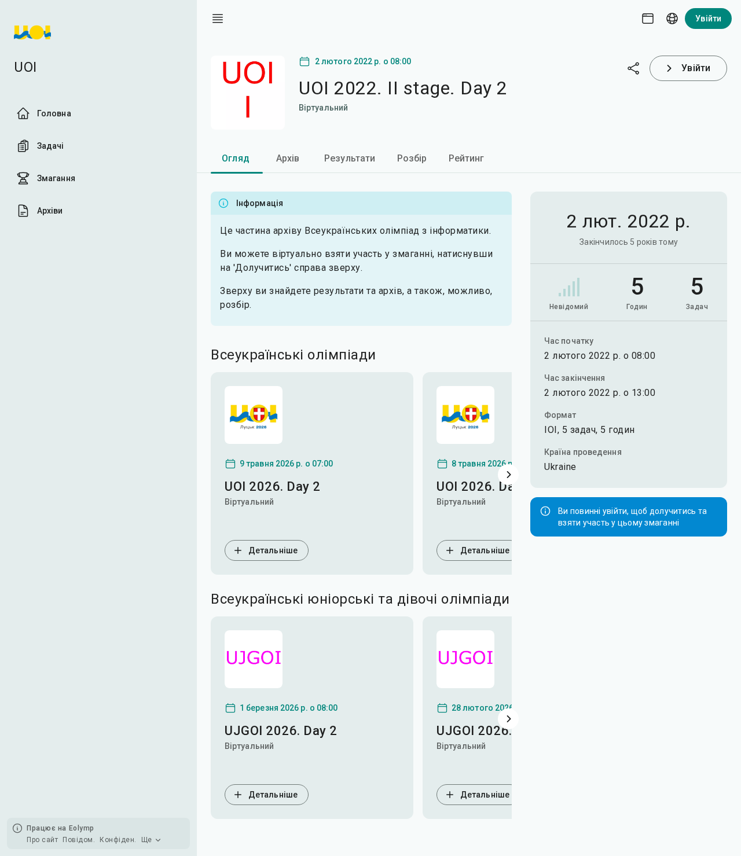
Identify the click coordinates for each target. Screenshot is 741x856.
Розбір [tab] (412, 158)
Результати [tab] (350, 158)
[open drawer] (217, 18)
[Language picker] (672, 18)
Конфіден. (118, 840)
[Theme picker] (647, 18)
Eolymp (81, 828)
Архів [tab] (288, 158)
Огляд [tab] (236, 158)
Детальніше (273, 550)
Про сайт (42, 840)
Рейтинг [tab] (467, 158)
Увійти (708, 18)
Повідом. (79, 840)
